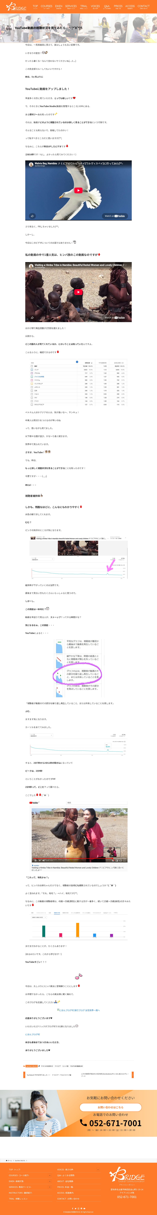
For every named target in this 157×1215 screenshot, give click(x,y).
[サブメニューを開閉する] (49, 1175)
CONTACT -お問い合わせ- (68, 1198)
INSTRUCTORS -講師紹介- (21, 1192)
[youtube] (84, 1208)
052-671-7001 (114, 1122)
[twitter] (75, 1208)
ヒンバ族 (65, 1066)
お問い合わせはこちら (111, 1107)
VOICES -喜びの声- (65, 1169)
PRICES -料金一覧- (65, 1186)
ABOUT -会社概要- (65, 1181)
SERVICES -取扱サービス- (20, 1186)
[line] (81, 1208)
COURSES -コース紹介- (19, 1175)
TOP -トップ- (15, 1169)
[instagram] (78, 1208)
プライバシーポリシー (127, 1185)
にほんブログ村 (32, 1034)
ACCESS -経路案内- (65, 1192)
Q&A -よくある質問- (66, 1175)
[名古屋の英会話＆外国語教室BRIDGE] (16, 6)
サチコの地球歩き (47, 1066)
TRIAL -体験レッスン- (18, 1198)
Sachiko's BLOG (31, 1066)
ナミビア (58, 1066)
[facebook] (73, 1208)
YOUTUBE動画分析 (76, 1066)
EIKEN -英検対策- (16, 1181)
